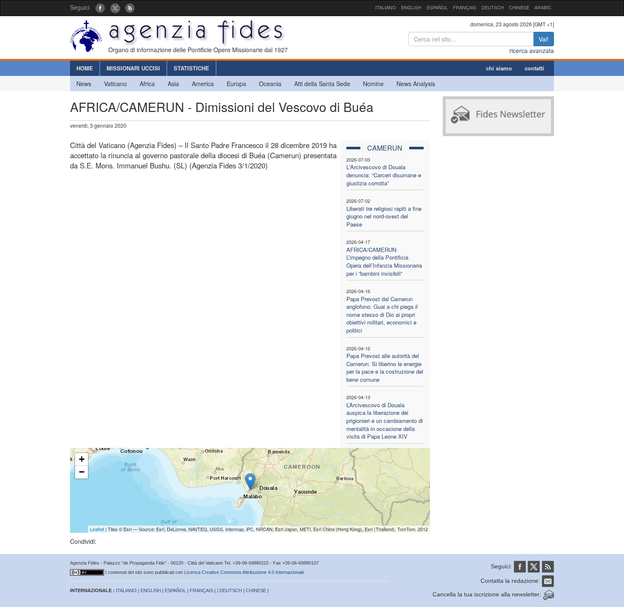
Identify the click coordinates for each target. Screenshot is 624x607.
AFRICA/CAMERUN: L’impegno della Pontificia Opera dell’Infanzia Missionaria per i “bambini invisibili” (384, 261)
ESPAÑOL (437, 7)
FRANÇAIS (464, 7)
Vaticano (115, 83)
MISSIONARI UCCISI (133, 68)
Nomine (373, 83)
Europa (236, 83)
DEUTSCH (492, 7)
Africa (147, 83)
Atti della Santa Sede (322, 83)
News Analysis (415, 83)
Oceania (270, 83)
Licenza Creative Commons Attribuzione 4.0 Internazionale (244, 572)
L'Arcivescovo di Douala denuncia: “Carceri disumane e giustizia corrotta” (383, 175)
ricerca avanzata (531, 50)
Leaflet (97, 529)
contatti (534, 68)
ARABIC (542, 7)
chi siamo (499, 68)
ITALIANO (385, 7)
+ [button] (81, 459)
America (203, 83)
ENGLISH (411, 7)
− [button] (81, 472)
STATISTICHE (191, 68)
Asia (173, 83)
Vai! (543, 39)
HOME (84, 68)
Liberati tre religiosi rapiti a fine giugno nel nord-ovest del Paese (384, 216)
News (83, 83)
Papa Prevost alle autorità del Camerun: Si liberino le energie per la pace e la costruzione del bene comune (384, 367)
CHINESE (519, 7)
